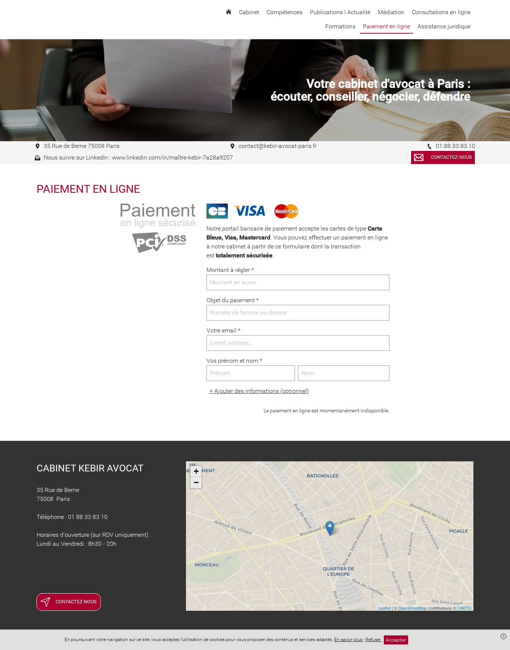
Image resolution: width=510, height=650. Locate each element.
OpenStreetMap (412, 608)
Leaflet (384, 608)
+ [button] (196, 471)
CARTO (464, 608)
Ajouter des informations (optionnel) (259, 390)
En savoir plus (348, 639)
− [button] (196, 482)
